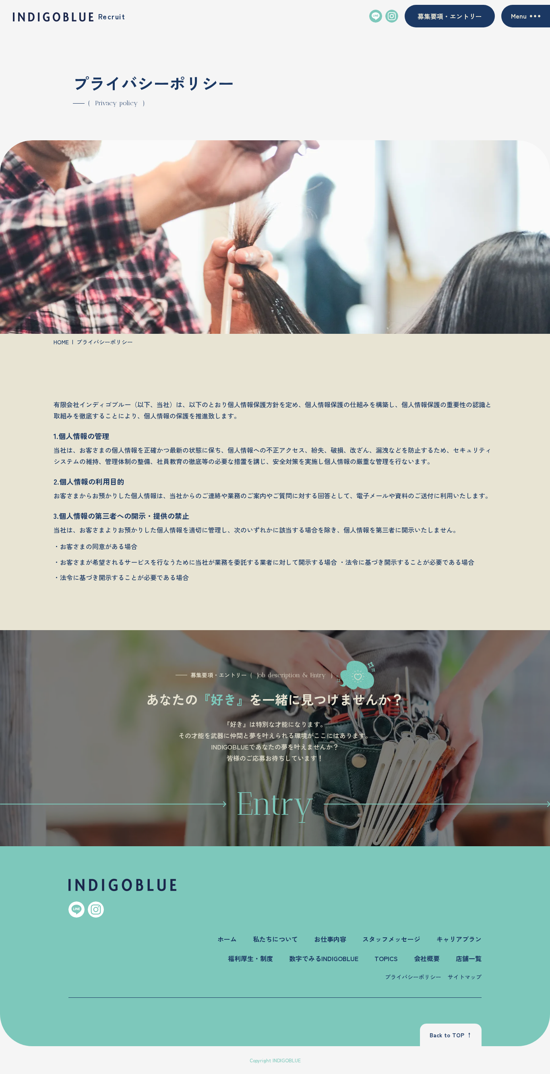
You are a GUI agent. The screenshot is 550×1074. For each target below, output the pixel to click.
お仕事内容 (330, 939)
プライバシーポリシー (413, 977)
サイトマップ (465, 977)
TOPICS (386, 958)
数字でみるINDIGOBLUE (323, 958)
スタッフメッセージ (391, 939)
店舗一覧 (469, 958)
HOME (61, 342)
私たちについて (275, 939)
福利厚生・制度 (250, 958)
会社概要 (427, 958)
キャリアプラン (459, 939)
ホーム (227, 939)
